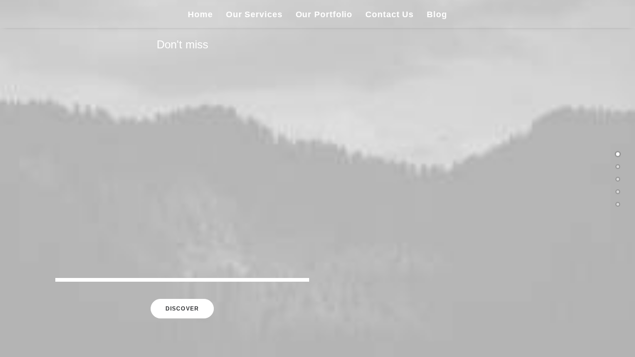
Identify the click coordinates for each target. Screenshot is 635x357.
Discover (182, 308)
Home (200, 14)
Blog (437, 14)
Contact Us (389, 14)
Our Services (254, 14)
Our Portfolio (324, 14)
